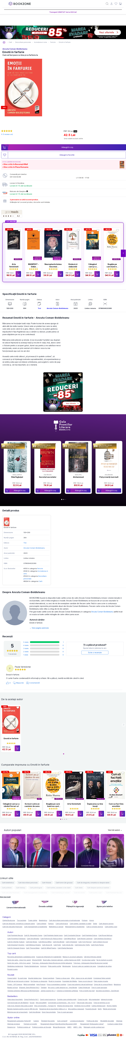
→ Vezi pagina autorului (39, 628)
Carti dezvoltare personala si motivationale (64, 920)
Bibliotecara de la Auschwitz (17, 1012)
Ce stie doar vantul (88, 960)
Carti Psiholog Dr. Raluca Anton (51, 939)
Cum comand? (62, 1021)
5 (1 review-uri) (7, 134)
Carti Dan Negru (31, 942)
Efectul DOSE (37, 960)
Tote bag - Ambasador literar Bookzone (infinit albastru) (52, 963)
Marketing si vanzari (56, 927)
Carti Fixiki (57, 945)
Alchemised (78, 477)
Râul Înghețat (17, 477)
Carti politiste (7, 888)
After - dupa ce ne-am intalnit (81, 978)
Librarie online (4, 42)
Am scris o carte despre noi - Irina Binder (62, 987)
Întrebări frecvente (48, 1021)
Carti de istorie (79, 893)
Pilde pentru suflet (54, 966)
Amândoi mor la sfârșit (82, 1006)
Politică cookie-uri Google (41, 1027)
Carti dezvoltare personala (28, 883)
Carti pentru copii (95, 893)
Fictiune (84, 920)
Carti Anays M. (47, 945)
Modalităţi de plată (107, 1021)
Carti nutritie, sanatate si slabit (80, 924)
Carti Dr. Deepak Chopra (16, 948)
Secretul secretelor (47, 477)
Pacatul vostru (12, 969)
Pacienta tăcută (90, 1009)
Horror (91, 920)
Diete (95, 924)
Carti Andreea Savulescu (102, 939)
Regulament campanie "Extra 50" (19, 1021)
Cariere (36, 1021)
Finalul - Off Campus (14, 984)
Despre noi (11, 1027)
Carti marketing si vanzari (61, 893)
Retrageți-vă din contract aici (94, 1027)
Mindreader (66, 966)
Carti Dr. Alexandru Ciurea (33, 935)
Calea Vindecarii (84, 987)
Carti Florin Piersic (97, 945)
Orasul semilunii (48, 978)
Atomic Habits (112, 1006)
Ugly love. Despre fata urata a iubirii (20, 1006)
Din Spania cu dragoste (39, 981)
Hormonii (43, 966)
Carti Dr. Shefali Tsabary (16, 942)
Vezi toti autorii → (115, 830)
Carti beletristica (8, 883)
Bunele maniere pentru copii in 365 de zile (22, 1009)
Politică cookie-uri (23, 1027)
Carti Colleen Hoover (100, 942)
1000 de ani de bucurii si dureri (18, 981)
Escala (32, 1003)
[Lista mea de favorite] (116, 4)
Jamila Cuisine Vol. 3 (48, 991)
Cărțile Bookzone (8, 920)
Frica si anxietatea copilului (56, 984)
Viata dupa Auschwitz (15, 999)
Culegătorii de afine (104, 966)
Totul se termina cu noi (101, 1003)
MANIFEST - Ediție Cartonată (33, 266)
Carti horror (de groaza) (64, 883)
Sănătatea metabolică (15, 966)
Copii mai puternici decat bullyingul (80, 984)
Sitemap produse (13, 1024)
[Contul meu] (111, 4)
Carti (40, 581)
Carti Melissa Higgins (33, 945)
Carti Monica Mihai (45, 942)
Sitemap (119, 1021)
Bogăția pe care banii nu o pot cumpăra (53, 806)
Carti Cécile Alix (67, 945)
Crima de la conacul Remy (103, 984)
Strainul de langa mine (65, 1006)
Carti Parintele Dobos (89, 935)
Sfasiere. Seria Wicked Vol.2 (29, 987)
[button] (123, 253)
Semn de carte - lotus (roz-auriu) (19, 960)
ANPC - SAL (77, 1027)
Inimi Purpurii (41, 984)
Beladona (117, 984)
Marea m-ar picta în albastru (73, 957)
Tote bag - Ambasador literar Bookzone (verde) (90, 963)
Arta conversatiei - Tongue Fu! (45, 1006)
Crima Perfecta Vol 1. (31, 999)
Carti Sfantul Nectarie (65, 948)
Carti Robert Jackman (85, 939)
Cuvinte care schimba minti (66, 999)
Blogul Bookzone (59, 1027)
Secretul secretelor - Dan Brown (107, 991)
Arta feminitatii (74, 804)
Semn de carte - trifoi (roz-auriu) (19, 963)
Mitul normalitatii (29, 984)
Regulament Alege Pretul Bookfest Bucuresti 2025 (59, 1024)
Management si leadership (75, 927)
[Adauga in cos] (18, 274)
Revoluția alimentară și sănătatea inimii (21, 957)
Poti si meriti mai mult (87, 991)
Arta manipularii (94, 999)
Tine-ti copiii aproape (99, 987)
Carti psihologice (36, 888)
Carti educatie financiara (10, 893)
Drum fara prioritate (49, 1012)
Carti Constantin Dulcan (72, 935)
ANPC (69, 1027)
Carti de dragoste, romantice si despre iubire (93, 883)
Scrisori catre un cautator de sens (84, 966)
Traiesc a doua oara (62, 978)
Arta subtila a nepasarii (76, 1009)
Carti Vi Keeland (71, 942)
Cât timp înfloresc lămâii (92, 957)
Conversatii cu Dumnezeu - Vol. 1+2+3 (61, 1003)
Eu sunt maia (22, 978)
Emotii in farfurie (11, 738)
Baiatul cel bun (12, 987)
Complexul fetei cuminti (102, 978)
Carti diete (79, 888)
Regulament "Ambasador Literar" (92, 1024)
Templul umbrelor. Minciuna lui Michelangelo (23, 991)
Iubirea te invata (106, 999)
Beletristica (43, 920)
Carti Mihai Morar (70, 939)
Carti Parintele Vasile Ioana (53, 935)
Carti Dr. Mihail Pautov (48, 948)
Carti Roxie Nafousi (105, 935)
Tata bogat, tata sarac (84, 1003)
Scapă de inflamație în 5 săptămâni (48, 957)
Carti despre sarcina (106, 924)
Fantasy (51, 924)
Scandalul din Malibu (69, 981)
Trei (39, 308)
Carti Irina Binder (58, 942)
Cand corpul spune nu (48, 999)
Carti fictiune (46, 883)
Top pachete (21, 920)
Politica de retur (92, 1021)
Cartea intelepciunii (98, 1006)
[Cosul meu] (120, 4)
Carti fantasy (20, 888)
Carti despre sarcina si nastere (98, 888)
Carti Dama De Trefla (82, 945)
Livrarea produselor (77, 1021)
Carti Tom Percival (85, 942)
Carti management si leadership (35, 893)
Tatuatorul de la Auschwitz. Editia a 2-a (53, 1009)
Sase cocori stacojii (85, 981)
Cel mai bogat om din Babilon (18, 1003)
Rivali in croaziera (55, 981)
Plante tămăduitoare (31, 966)
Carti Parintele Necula (114, 893)
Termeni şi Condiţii (30, 1024)
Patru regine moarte (101, 981)
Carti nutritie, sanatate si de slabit (59, 888)
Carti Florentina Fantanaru (16, 939)
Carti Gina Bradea (33, 939)
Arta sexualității (41, 1003)
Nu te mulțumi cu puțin (104, 960)
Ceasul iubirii (12, 978)
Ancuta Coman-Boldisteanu (14, 49)
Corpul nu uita (82, 999)
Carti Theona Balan (33, 948)
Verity (100, 1009)
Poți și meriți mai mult (108, 477)
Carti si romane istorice (94, 927)
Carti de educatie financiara (12, 927)
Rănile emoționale (109, 1009)
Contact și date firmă (114, 1024)
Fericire (40, 568)
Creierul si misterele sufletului (67, 991)
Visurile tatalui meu (35, 978)
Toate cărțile (32, 920)
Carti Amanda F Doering (15, 945)
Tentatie (44, 987)
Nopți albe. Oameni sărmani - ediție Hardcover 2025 (61, 960)
